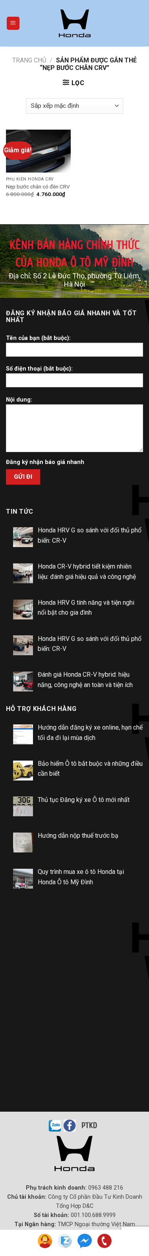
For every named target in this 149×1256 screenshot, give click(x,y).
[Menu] (13, 23)
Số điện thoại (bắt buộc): (39, 368)
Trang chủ (29, 60)
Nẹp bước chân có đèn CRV (38, 186)
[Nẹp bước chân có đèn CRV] (38, 151)
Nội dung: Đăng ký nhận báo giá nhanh (45, 431)
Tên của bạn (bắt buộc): (38, 338)
